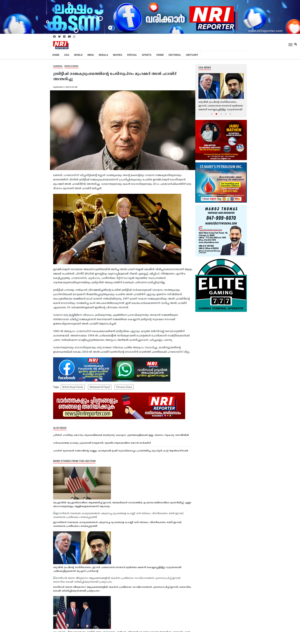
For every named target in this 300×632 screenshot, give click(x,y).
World (76, 54)
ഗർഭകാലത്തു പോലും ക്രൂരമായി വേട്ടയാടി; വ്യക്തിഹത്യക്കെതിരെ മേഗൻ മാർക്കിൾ (102, 441)
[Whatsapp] (74, 37)
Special (125, 54)
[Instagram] (64, 37)
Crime (151, 54)
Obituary (180, 54)
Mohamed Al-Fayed (100, 385)
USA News (204, 65)
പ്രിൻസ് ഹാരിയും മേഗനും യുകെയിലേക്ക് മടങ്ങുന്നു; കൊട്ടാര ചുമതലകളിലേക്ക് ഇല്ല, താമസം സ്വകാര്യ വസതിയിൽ (121, 433)
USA (65, 54)
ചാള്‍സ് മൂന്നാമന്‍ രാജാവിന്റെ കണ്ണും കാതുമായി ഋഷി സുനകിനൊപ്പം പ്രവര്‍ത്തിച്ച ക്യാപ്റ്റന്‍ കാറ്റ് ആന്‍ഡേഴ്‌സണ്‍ (120, 448)
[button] (211, 112)
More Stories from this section (74, 459)
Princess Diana (124, 385)
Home (55, 54)
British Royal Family (72, 385)
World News (71, 64)
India (87, 54)
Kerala (99, 54)
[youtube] (69, 37)
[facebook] (54, 37)
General (58, 64)
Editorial (165, 54)
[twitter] (59, 37)
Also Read (59, 425)
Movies (112, 54)
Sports (139, 54)
